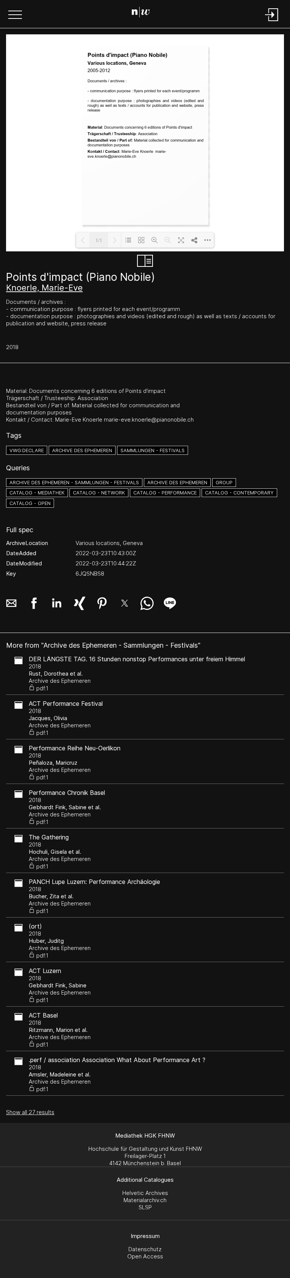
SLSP (145, 1207)
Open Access (145, 1256)
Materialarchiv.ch (145, 1200)
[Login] (272, 21)
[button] (15, 15)
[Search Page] (144, 13)
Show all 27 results (30, 1112)
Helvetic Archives (145, 1192)
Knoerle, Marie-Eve (44, 288)
